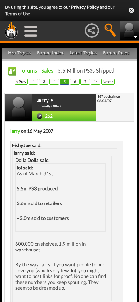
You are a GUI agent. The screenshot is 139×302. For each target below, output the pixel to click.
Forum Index (50, 53)
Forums (28, 71)
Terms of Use (17, 13)
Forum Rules (116, 53)
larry (43, 100)
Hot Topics (19, 53)
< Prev (21, 81)
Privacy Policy (85, 7)
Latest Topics (83, 53)
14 (96, 81)
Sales (47, 71)
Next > (108, 81)
